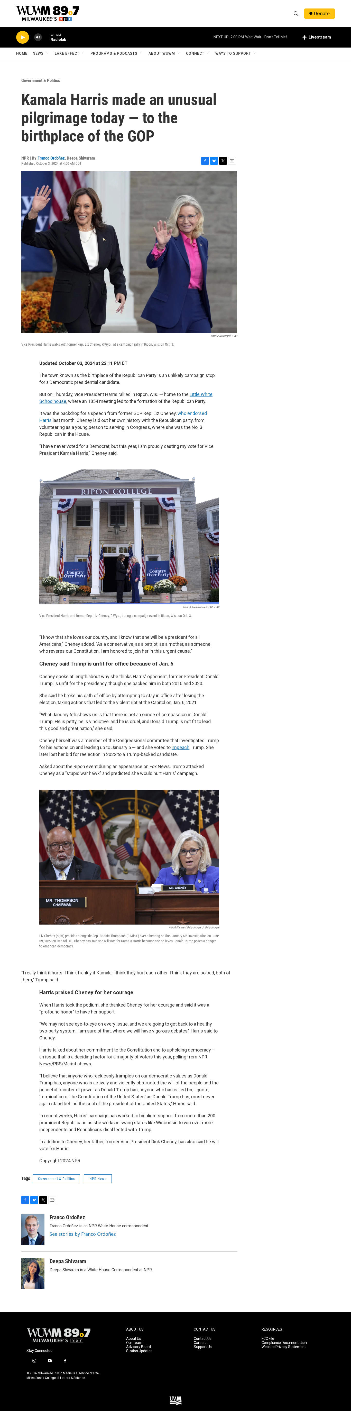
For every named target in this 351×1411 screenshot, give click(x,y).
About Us (133, 1339)
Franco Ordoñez (51, 158)
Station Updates (139, 1351)
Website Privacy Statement (284, 1347)
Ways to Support (233, 53)
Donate (322, 13)
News (38, 53)
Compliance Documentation (284, 1343)
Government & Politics (40, 80)
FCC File (268, 1339)
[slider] (46, 37)
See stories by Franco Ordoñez (83, 1234)
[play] (23, 37)
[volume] (38, 37)
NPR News (97, 1179)
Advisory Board (138, 1347)
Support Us (203, 1347)
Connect (195, 53)
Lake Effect (67, 53)
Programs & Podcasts (113, 53)
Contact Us (202, 1339)
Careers (200, 1343)
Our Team (134, 1343)
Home (21, 53)
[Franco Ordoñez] (32, 1229)
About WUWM (162, 53)
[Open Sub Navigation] (47, 53)
